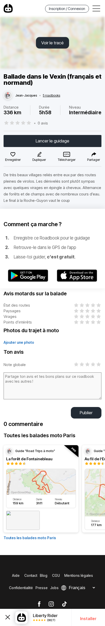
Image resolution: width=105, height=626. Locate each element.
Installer (88, 618)
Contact (30, 575)
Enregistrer (13, 160)
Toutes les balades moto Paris (30, 538)
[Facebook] (39, 604)
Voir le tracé (52, 42)
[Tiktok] (64, 604)
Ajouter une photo (19, 342)
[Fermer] (7, 617)
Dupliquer (39, 160)
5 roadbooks (51, 95)
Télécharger (66, 160)
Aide (16, 575)
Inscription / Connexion (67, 8)
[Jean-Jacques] (8, 95)
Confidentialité (21, 588)
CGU (56, 575)
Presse (41, 588)
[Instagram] (51, 604)
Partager (93, 160)
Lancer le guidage (52, 140)
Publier (86, 412)
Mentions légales (78, 575)
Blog (43, 575)
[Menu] (96, 8)
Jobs (54, 588)
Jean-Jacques (26, 95)
